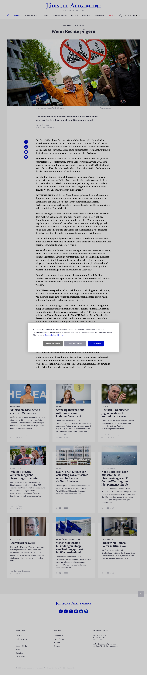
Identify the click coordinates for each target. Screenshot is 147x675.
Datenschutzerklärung (54, 335)
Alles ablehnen (53, 343)
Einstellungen (75, 343)
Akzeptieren (95, 343)
